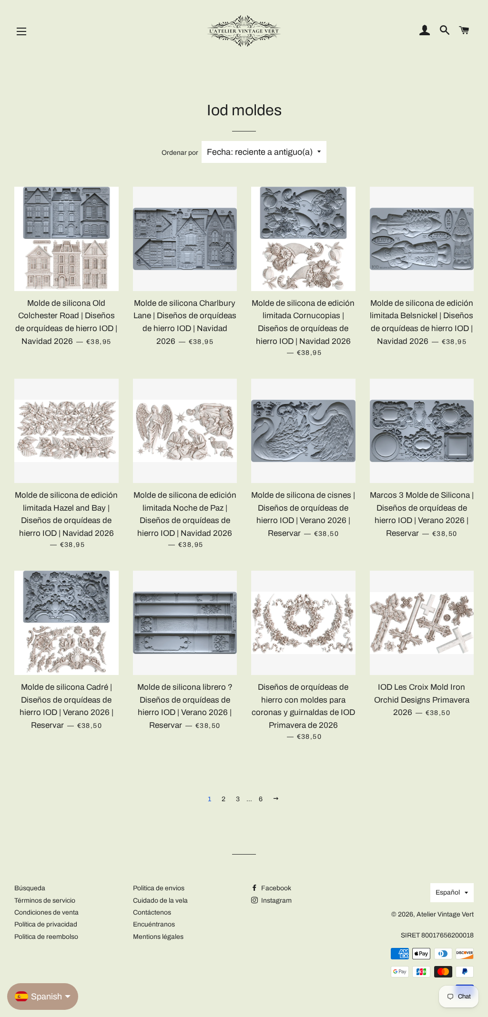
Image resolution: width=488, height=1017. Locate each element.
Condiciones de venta (46, 912)
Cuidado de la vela (160, 900)
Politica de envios (158, 888)
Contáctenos (152, 912)
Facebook (275, 888)
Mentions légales (158, 936)
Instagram (276, 900)
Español (448, 892)
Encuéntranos (154, 924)
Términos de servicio (44, 900)
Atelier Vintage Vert (445, 914)
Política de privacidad (45, 924)
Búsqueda (29, 888)
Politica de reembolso (46, 936)
